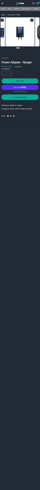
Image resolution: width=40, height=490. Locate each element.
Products (16, 8)
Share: (4, 116)
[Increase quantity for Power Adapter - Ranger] (10, 73)
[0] (36, 3)
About (9, 8)
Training (35, 8)
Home (3, 8)
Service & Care (26, 8)
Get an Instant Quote (20, 97)
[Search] (33, 3)
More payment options (20, 91)
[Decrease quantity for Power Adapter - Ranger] (3, 73)
